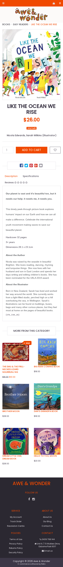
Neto (43, 564)
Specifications (31, 176)
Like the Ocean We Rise (44, 24)
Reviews (9, 182)
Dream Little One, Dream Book (12, 457)
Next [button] (56, 64)
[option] (31, 64)
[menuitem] (22, 166)
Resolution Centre (15, 526)
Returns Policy (16, 548)
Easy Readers (20, 24)
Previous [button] (6, 64)
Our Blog (47, 521)
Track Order (15, 521)
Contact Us (47, 526)
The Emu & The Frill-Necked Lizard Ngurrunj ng (13, 369)
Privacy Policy (15, 543)
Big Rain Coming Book (47, 366)
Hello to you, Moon (45, 455)
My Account (16, 517)
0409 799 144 (48, 539)
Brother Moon (11, 411)
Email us (48, 550)
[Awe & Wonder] (31, 14)
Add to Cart (31, 150)
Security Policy (16, 552)
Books (6, 24)
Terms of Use (16, 539)
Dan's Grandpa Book (46, 411)
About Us (47, 517)
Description (11, 176)
